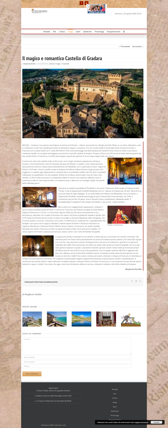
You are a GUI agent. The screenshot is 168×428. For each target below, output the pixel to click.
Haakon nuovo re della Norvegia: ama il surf (53, 396)
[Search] (124, 31)
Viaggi (58, 64)
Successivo (137, 46)
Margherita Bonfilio (30, 64)
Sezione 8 (52, 64)
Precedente (125, 46)
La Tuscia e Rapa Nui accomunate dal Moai (53, 401)
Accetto (156, 422)
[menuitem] (48, 31)
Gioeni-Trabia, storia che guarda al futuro (53, 391)
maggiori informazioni (141, 422)
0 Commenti (65, 64)
